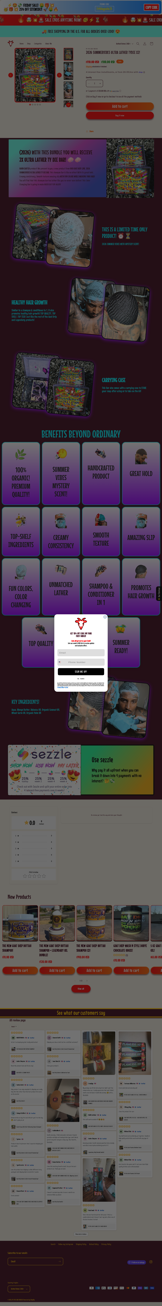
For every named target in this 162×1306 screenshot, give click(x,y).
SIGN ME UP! (81, 671)
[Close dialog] (105, 616)
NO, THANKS (81, 679)
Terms (66, 687)
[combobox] (62, 662)
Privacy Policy (60, 687)
